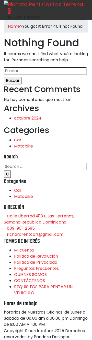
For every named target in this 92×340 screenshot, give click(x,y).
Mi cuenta (24, 250)
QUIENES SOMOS (30, 274)
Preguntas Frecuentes (36, 268)
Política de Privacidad (35, 262)
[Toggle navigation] (58, 14)
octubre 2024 (27, 118)
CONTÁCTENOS (29, 281)
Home (14, 26)
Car (17, 140)
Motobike (23, 146)
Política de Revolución (36, 256)
